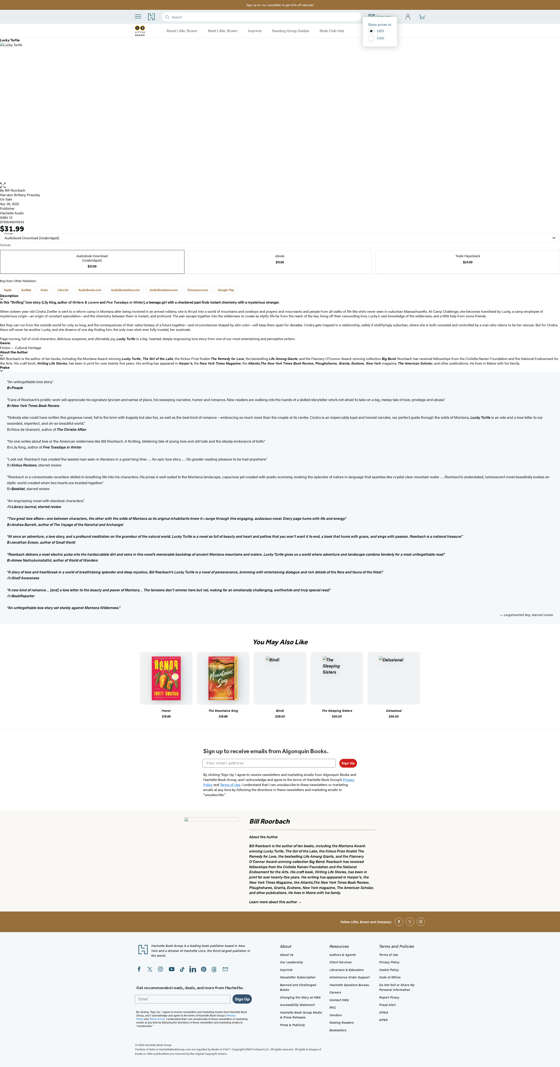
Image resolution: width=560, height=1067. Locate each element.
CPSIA (383, 1012)
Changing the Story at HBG (300, 997)
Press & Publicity (292, 1024)
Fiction (5, 347)
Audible (26, 290)
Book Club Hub (332, 30)
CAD (380, 37)
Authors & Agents (342, 954)
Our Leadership (291, 962)
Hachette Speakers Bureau (349, 984)
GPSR (383, 1019)
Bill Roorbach (15, 190)
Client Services (340, 962)
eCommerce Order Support (349, 977)
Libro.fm (63, 290)
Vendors (335, 1015)
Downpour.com (197, 290)
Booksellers (337, 1030)
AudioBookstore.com (164, 290)
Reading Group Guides (290, 30)
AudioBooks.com (89, 290)
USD (380, 30)
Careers (335, 992)
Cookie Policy (389, 969)
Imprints (255, 30)
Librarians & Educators (346, 969)
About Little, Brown (181, 30)
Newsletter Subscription (298, 977)
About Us (286, 954)
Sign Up (348, 763)
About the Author (14, 352)
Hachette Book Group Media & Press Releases (301, 1015)
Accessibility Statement (297, 1004)
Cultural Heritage (28, 347)
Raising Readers (341, 1022)
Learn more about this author (273, 901)
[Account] (408, 17)
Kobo (44, 290)
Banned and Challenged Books (298, 987)
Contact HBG (339, 999)
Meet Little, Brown (223, 30)
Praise (5, 367)
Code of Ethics (390, 977)
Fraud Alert (387, 1004)
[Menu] (138, 16)
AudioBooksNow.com (125, 290)
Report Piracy (389, 997)
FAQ (332, 1007)
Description (9, 296)
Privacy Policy (389, 962)
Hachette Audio (12, 212)
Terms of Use (388, 954)
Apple (7, 290)
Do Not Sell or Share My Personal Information (397, 987)
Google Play (226, 290)
